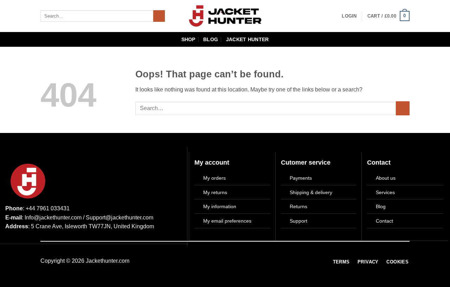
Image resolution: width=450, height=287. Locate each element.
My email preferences (227, 221)
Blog (210, 39)
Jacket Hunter (247, 39)
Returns (298, 206)
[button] (349, 16)
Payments (301, 178)
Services (385, 192)
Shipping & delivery (311, 192)
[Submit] (159, 16)
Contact (384, 221)
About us (386, 178)
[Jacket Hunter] (225, 16)
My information (219, 206)
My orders (214, 178)
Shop (188, 39)
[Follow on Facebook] (220, 262)
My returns (215, 192)
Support (298, 221)
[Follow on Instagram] (230, 262)
